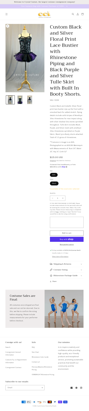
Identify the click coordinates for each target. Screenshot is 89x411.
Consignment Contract (13, 367)
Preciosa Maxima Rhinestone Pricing (42, 368)
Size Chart (35, 352)
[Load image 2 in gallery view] (20, 99)
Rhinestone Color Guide (40, 357)
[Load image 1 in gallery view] (10, 99)
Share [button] (54, 281)
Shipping (53, 160)
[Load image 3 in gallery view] (29, 99)
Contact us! (36, 362)
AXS (53, 175)
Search (7, 347)
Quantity (52, 193)
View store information (60, 256)
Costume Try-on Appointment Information (16, 361)
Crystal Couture (41, 406)
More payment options (67, 244)
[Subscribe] (42, 387)
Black (54, 183)
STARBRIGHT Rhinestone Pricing (43, 375)
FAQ (33, 347)
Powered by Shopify (51, 406)
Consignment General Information (13, 353)
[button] (6, 14)
